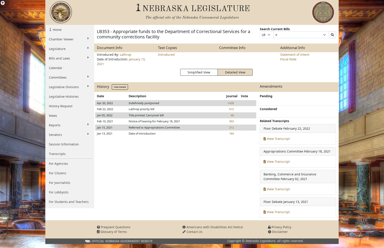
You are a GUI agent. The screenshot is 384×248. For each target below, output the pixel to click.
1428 (231, 103)
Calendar (55, 68)
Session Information (64, 144)
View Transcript (278, 139)
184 (231, 133)
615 (231, 109)
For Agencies (58, 163)
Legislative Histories (64, 96)
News (53, 115)
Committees (58, 77)
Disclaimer (279, 232)
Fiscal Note (288, 59)
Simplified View (199, 72)
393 (231, 121)
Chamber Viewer (61, 39)
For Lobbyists (58, 192)
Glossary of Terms (113, 232)
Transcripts (57, 154)
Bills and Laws (59, 58)
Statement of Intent (294, 54)
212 (231, 127)
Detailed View (235, 72)
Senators (55, 135)
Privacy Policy (281, 227)
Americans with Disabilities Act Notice (214, 227)
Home (57, 30)
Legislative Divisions (64, 87)
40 (232, 115)
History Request (60, 106)
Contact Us (194, 232)
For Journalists (59, 183)
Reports (54, 125)
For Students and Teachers (69, 202)
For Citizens (57, 173)
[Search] (332, 34)
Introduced (166, 54)
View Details (120, 86)
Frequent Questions (115, 227)
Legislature (57, 49)
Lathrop (125, 54)
